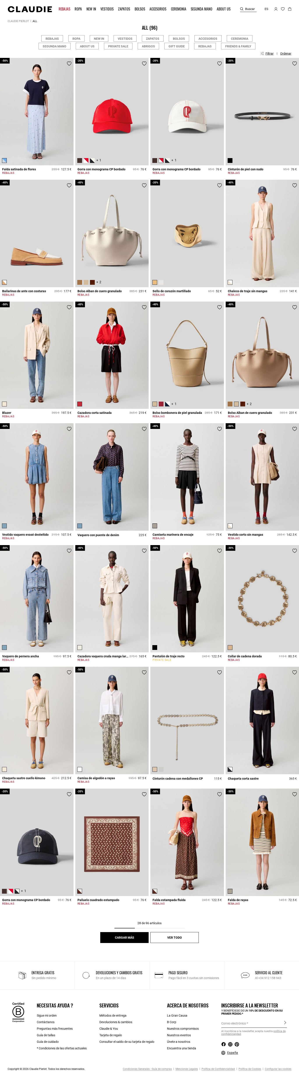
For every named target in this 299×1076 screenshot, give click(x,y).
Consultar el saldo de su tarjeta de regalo (126, 1041)
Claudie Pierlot (18, 21)
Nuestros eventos (179, 1035)
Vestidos (125, 38)
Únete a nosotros (178, 1041)
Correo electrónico (233, 1023)
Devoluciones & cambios (115, 1022)
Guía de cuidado (48, 1041)
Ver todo (174, 937)
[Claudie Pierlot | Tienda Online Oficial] (30, 9)
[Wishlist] (69, 63)
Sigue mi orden (47, 1015)
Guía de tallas (46, 1035)
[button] (65, 9)
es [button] (266, 9)
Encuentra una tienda (181, 1048)
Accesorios (208, 38)
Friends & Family (238, 46)
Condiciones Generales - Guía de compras (147, 1069)
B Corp (171, 1022)
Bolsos (179, 38)
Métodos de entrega (113, 1015)
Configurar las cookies (277, 1069)
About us (87, 46)
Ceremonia (239, 38)
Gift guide (177, 46)
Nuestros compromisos (183, 1028)
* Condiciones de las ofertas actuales (62, 1048)
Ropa (76, 38)
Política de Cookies (249, 1069)
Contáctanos (46, 1022)
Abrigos (148, 46)
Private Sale (118, 46)
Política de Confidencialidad (218, 1069)
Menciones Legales (186, 1069)
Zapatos (152, 38)
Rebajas (52, 38)
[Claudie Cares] (18, 1012)
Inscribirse (285, 1023)
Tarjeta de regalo (110, 1035)
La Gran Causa (177, 1015)
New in (99, 38)
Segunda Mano (54, 46)
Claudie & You (108, 1028)
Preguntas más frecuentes (55, 1028)
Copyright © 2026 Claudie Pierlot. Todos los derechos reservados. (46, 1069)
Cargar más (124, 937)
